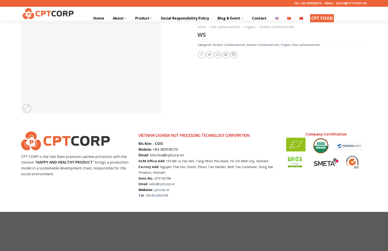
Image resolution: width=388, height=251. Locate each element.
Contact (259, 18)
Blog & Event (229, 18)
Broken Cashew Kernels (229, 45)
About (118, 18)
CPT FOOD (322, 18)
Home (98, 18)
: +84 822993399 (156, 195)
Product (142, 18)
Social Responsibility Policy (185, 18)
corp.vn (164, 190)
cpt (156, 190)
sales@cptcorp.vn (162, 184)
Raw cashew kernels (306, 45)
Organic (286, 45)
